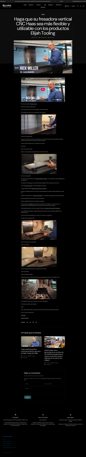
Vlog (45, 4)
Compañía (50, 4)
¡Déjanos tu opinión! (7, 445)
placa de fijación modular (42, 178)
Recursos (38, 4)
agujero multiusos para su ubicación (39, 188)
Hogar (25, 4)
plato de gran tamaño (37, 195)
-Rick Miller (23, 315)
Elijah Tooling (34, 103)
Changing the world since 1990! (9, 447)
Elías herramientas (25, 318)
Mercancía (43, 7)
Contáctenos (58, 4)
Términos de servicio (7, 441)
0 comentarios (51, 37)
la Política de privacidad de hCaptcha (48, 378)
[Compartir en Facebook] (27, 322)
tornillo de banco (29, 185)
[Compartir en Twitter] (30, 322)
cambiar (30, 204)
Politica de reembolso (7, 443)
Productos (31, 4)
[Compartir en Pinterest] (33, 322)
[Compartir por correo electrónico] (36, 322)
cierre (31, 182)
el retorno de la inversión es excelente (52, 208)
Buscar (4, 439)
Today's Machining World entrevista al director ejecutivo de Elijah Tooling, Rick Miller (31, 351)
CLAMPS (43, 14)
